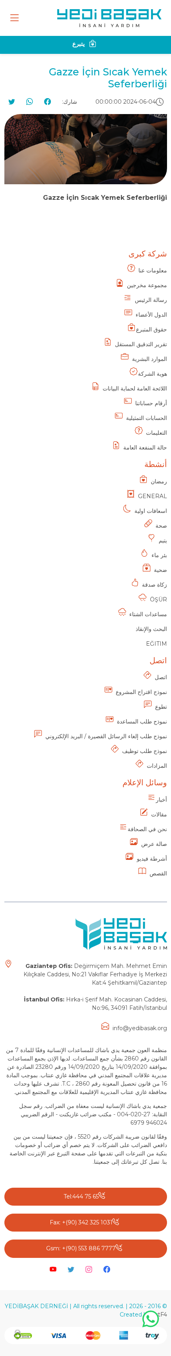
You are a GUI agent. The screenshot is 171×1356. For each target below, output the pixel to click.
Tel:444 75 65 (81, 1196)
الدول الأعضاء (151, 314)
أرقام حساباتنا (151, 403)
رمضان (159, 481)
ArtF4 (159, 1314)
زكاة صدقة (154, 584)
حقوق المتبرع (151, 329)
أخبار (161, 799)
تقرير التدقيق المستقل (141, 344)
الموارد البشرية (149, 359)
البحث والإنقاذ (151, 629)
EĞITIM (156, 643)
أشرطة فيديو (152, 858)
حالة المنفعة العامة (145, 447)
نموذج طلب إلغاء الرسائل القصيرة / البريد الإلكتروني (106, 736)
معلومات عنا (152, 270)
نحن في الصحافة (147, 829)
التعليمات (156, 432)
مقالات (159, 814)
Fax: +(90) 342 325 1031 (81, 1222)
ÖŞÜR (158, 599)
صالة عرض (154, 844)
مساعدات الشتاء (148, 614)
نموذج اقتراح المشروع (141, 692)
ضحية (160, 570)
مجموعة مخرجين (147, 285)
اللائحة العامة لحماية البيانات (135, 388)
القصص (158, 873)
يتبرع (79, 43)
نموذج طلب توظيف (144, 751)
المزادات (157, 765)
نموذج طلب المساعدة (142, 721)
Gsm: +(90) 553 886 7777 (81, 1248)
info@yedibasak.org (140, 1028)
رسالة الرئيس (151, 300)
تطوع (161, 706)
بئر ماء (159, 555)
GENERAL (152, 496)
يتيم (163, 540)
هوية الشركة (152, 373)
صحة (161, 525)
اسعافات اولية (150, 510)
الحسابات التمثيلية (146, 418)
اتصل (161, 677)
